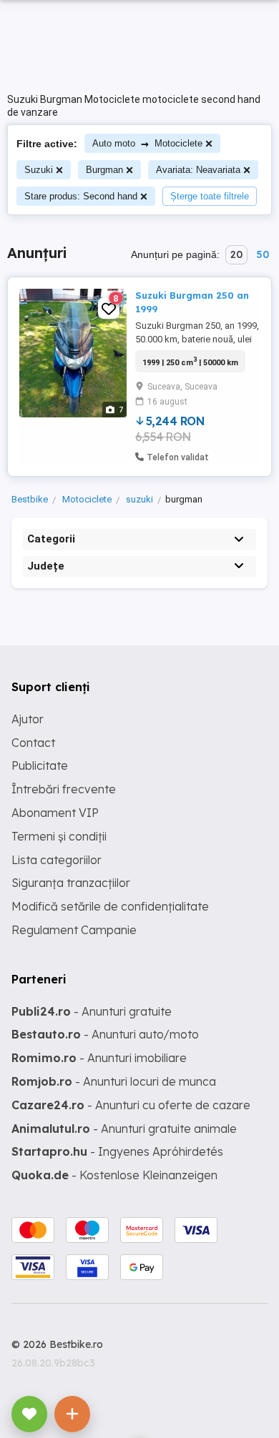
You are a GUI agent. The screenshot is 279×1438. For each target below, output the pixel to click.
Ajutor (27, 719)
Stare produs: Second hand (80, 196)
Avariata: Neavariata (198, 169)
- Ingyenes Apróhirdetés (117, 1151)
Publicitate (39, 765)
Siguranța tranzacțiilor (70, 883)
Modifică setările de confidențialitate (110, 906)
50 (262, 254)
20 (236, 254)
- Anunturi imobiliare (99, 1058)
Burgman (104, 169)
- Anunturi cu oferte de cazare (130, 1105)
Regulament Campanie (74, 930)
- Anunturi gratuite (91, 1011)
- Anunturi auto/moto (105, 1034)
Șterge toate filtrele (209, 196)
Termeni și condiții (59, 836)
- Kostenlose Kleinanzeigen (114, 1175)
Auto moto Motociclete (147, 143)
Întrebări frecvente (63, 789)
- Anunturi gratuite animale (124, 1128)
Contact (33, 742)
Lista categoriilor (56, 860)
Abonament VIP (55, 812)
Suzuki (38, 169)
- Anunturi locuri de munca (113, 1081)
